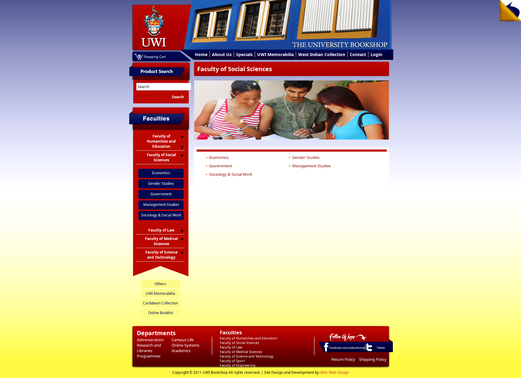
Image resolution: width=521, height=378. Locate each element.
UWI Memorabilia (275, 54)
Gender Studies (161, 183)
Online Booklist (160, 312)
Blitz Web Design (334, 372)
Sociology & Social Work (161, 215)
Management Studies (161, 204)
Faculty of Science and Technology (246, 356)
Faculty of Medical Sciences (241, 351)
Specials (244, 54)
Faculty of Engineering (237, 365)
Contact (358, 54)
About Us (222, 54)
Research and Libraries (149, 347)
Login (376, 54)
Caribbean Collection (160, 303)
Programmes (148, 356)
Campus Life (183, 339)
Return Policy (343, 359)
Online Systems (185, 345)
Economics (161, 172)
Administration (150, 339)
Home (201, 54)
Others (160, 283)
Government (161, 194)
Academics (181, 350)
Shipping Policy (373, 359)
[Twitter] (369, 351)
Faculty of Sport (232, 360)
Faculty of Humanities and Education (248, 338)
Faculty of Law (231, 347)
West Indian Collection (321, 54)
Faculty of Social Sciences (239, 342)
